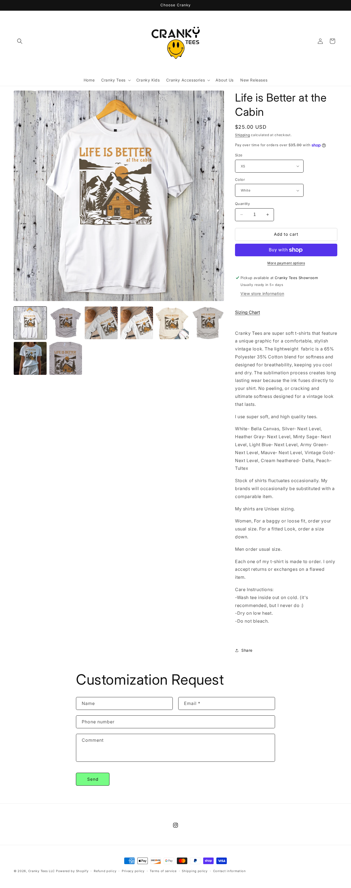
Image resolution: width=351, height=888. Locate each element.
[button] (20, 41)
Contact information (229, 871)
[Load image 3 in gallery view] (101, 323)
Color (240, 179)
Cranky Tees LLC (41, 871)
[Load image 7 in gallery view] (30, 358)
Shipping (242, 135)
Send (92, 779)
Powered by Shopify (72, 871)
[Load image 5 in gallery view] (172, 323)
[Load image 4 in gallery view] (136, 323)
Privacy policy (133, 871)
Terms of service (163, 871)
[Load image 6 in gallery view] (207, 323)
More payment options (286, 263)
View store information (262, 293)
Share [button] (247, 650)
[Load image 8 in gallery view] (65, 358)
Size (239, 155)
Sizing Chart (247, 312)
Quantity (242, 203)
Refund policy (105, 871)
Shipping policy (195, 871)
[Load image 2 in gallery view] (65, 323)
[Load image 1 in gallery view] (30, 323)
